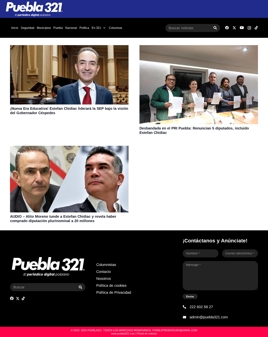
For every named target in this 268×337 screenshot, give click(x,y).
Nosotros (103, 279)
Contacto (103, 272)
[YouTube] (242, 28)
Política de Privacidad (113, 292)
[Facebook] (227, 28)
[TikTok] (256, 28)
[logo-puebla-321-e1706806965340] (33, 9)
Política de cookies (111, 285)
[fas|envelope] (186, 317)
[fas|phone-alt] (186, 306)
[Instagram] (249, 28)
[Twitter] (234, 28)
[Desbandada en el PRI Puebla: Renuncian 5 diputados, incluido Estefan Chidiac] (198, 47)
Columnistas (106, 265)
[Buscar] (215, 28)
